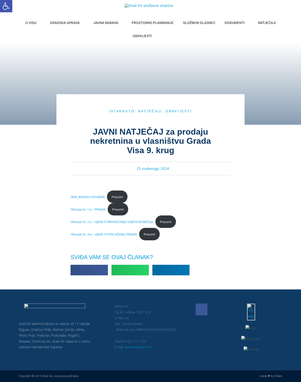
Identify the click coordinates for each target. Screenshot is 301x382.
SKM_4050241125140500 (88, 197)
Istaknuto (122, 111)
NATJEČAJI (150, 111)
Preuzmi (117, 197)
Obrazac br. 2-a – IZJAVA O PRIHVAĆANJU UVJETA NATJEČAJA (112, 222)
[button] (167, 36)
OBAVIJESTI (179, 111)
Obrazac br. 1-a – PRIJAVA (88, 209)
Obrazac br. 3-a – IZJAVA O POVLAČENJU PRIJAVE (104, 234)
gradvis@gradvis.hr (138, 347)
